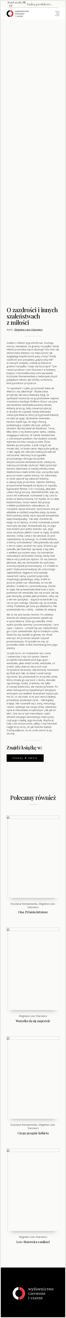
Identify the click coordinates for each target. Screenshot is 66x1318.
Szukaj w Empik (25, 758)
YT (10, 5)
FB (24, 2)
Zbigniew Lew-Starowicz (28, 329)
